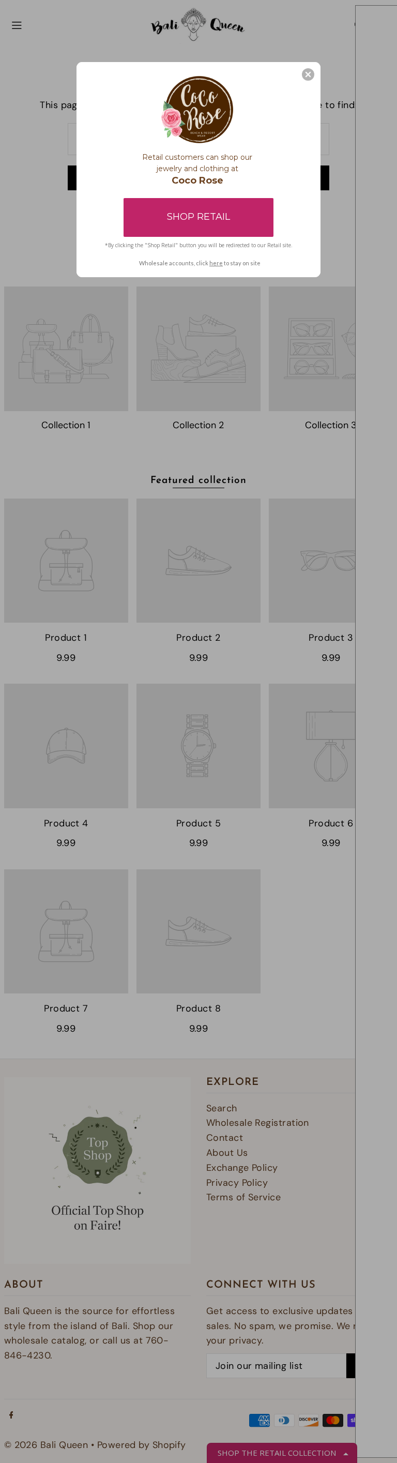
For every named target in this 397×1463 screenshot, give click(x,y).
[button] (308, 74)
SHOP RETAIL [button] (198, 216)
